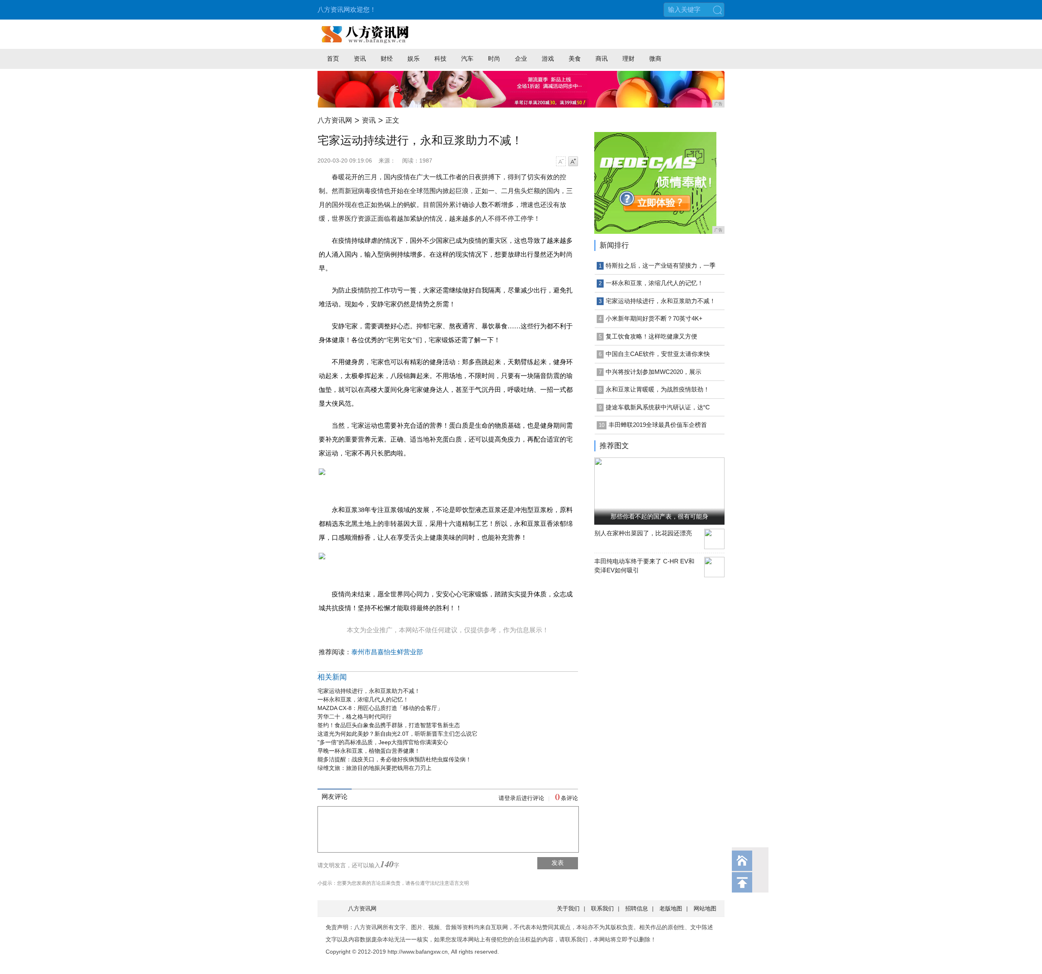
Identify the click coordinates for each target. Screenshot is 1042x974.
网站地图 (705, 908)
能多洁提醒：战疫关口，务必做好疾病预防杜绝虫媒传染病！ (394, 759)
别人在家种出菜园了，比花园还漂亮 (643, 533)
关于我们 (568, 908)
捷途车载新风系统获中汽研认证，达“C (658, 407)
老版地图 (670, 908)
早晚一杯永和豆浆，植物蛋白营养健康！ (368, 751)
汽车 (467, 58)
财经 (387, 58)
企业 (521, 58)
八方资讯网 (334, 120)
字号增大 (573, 161)
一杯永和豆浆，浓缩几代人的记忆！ (363, 699)
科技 (440, 58)
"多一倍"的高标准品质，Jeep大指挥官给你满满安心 (382, 742)
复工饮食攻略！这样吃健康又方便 (651, 336)
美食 (575, 58)
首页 (333, 58)
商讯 (601, 58)
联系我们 (602, 908)
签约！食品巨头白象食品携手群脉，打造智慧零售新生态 (388, 725)
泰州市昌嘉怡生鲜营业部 (387, 652)
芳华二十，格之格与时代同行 (354, 716)
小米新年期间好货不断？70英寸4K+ (654, 318)
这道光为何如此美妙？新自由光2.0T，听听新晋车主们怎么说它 (397, 733)
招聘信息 (636, 908)
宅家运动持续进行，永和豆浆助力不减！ (368, 691)
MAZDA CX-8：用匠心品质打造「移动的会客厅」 (380, 708)
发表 (558, 862)
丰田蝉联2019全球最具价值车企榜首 (658, 424)
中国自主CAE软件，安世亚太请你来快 (658, 353)
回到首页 (742, 861)
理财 (628, 58)
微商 (655, 58)
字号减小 (561, 161)
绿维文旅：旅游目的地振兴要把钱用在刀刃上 (374, 768)
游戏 (548, 58)
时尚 (494, 58)
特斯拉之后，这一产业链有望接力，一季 (661, 265)
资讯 (360, 58)
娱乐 (413, 58)
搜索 (717, 9)
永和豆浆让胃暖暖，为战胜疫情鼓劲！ (657, 389)
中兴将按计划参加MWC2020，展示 (653, 371)
